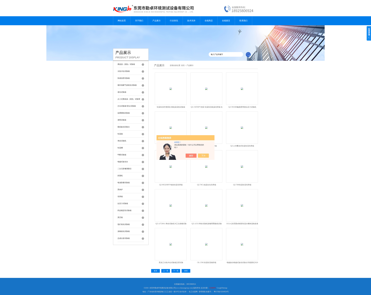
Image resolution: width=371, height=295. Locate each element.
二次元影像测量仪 (124, 169)
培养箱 (120, 197)
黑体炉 (120, 190)
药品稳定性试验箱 (124, 210)
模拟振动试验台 (124, 127)
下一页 (175, 271)
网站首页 (122, 21)
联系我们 (243, 21)
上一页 (165, 271)
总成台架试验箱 (124, 238)
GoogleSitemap (222, 288)
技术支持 (191, 21)
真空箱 (120, 217)
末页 (186, 271)
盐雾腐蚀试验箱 (124, 113)
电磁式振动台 (123, 162)
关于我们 (139, 21)
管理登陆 (202, 292)
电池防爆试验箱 (124, 183)
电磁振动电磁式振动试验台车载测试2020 (242, 262)
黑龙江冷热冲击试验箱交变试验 (171, 262)
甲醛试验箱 (122, 155)
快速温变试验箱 (124, 78)
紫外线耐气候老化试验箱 (127, 85)
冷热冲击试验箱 (124, 71)
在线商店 (209, 21)
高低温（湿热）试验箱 (126, 64)
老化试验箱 (122, 92)
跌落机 (120, 176)
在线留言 (226, 21)
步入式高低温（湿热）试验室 (129, 99)
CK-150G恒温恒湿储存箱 (206, 262)
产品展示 (156, 21)
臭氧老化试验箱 (124, 231)
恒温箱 (120, 134)
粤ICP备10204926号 (221, 292)
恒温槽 (120, 148)
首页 (183, 65)
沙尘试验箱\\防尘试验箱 (127, 106)
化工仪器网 (193, 292)
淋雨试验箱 (122, 120)
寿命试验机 (122, 141)
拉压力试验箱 (123, 203)
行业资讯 (174, 21)
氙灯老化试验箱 (124, 224)
